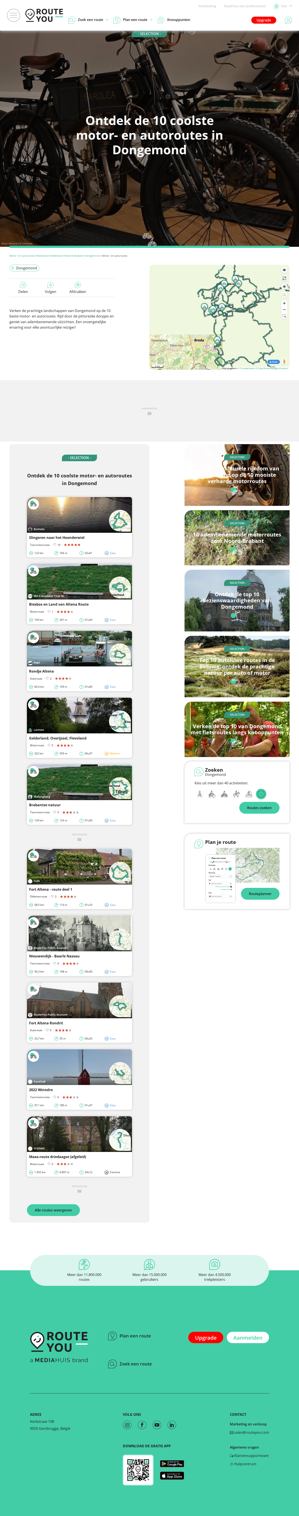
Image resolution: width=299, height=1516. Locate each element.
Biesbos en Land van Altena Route (59, 604)
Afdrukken (77, 291)
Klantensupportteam (251, 1455)
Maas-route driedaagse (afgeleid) (57, 1156)
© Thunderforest (246, 368)
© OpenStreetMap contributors (272, 368)
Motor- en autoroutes (21, 255)
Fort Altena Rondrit (46, 1023)
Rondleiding (207, 6)
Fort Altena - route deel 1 (50, 889)
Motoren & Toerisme (20, 243)
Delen (23, 291)
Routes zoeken (259, 807)
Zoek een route (136, 1364)
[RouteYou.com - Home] (44, 15)
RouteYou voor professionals (245, 6)
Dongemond (93, 255)
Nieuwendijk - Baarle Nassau (54, 956)
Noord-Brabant (74, 255)
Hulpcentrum (244, 1464)
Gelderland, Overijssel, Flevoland (57, 738)
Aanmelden (247, 1337)
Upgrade (264, 20)
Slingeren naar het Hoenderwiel (56, 537)
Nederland (43, 255)
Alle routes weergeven (53, 1210)
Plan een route (135, 1336)
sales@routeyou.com (251, 1432)
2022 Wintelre (41, 1089)
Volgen (50, 291)
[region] (220, 317)
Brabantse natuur (45, 805)
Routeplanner (260, 893)
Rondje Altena (41, 671)
